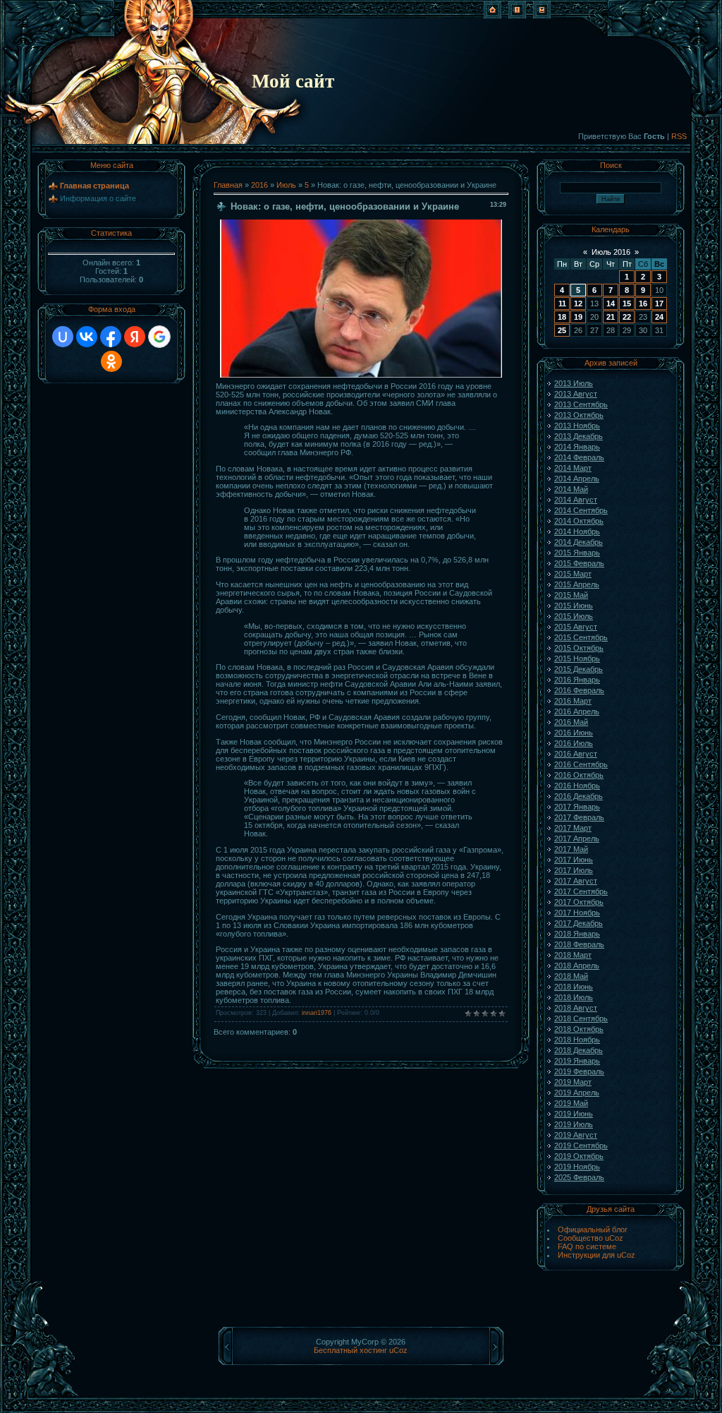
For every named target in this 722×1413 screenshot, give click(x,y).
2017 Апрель (576, 838)
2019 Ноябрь (577, 1166)
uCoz (398, 1350)
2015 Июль (573, 616)
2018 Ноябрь (577, 1039)
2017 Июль (573, 870)
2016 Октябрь (579, 775)
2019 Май (571, 1103)
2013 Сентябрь (581, 404)
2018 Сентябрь (581, 1018)
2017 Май (571, 849)
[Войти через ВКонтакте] (86, 336)
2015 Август (575, 627)
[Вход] (542, 15)
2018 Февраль (579, 944)
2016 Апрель (576, 711)
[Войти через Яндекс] (134, 336)
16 (643, 303)
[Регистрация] (517, 15)
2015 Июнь (573, 605)
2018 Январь (577, 934)
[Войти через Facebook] (110, 336)
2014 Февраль (579, 457)
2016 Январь (577, 679)
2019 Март (573, 1082)
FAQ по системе (587, 1246)
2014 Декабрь (578, 542)
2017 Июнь (573, 859)
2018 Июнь (573, 986)
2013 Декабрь (578, 436)
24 (659, 317)
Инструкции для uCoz (596, 1255)
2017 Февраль (579, 817)
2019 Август (575, 1135)
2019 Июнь (573, 1114)
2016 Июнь (573, 732)
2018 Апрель (576, 965)
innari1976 (316, 1012)
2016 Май (571, 722)
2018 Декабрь (578, 1050)
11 (562, 303)
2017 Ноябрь (577, 912)
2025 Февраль (579, 1177)
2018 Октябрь (579, 1029)
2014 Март (573, 468)
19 (578, 317)
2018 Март (573, 955)
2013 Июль (573, 383)
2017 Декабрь (578, 923)
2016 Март (573, 701)
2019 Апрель (576, 1092)
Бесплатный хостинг (350, 1350)
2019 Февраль (579, 1071)
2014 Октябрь (579, 521)
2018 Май (571, 976)
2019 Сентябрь (581, 1145)
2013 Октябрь (579, 415)
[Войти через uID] (62, 336)
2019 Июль (573, 1124)
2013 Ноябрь (577, 425)
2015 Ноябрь (577, 658)
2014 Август (575, 499)
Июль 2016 (611, 252)
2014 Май (571, 489)
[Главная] (492, 15)
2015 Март (573, 574)
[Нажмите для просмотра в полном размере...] (361, 375)
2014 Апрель (576, 478)
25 (562, 330)
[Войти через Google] (159, 336)
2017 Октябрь (579, 902)
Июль (286, 185)
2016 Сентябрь (581, 764)
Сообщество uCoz (590, 1238)
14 (610, 303)
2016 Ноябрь (577, 785)
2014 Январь (577, 447)
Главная (228, 185)
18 (562, 317)
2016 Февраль (579, 690)
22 (627, 317)
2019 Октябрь (579, 1156)
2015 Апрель (576, 584)
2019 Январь (577, 1061)
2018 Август (575, 1008)
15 (627, 303)
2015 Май (571, 595)
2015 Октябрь (579, 648)
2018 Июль (573, 997)
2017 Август (575, 881)
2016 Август (575, 754)
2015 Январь (577, 552)
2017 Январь (577, 806)
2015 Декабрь (578, 669)
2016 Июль (573, 743)
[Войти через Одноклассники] (111, 361)
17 (659, 303)
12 (578, 303)
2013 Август (575, 394)
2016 (259, 185)
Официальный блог (593, 1229)
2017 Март (573, 828)
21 (610, 317)
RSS (679, 136)
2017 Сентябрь (581, 891)
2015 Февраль (579, 563)
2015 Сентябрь (581, 637)
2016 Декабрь (578, 796)
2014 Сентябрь (581, 510)
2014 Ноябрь (577, 531)
